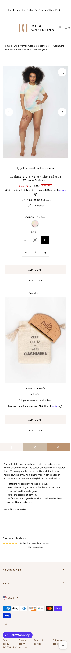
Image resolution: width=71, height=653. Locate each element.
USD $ (11, 597)
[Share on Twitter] (35, 447)
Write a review (35, 547)
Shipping (23, 400)
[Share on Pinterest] (58, 447)
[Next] (62, 112)
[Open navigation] (8, 27)
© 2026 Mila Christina (14, 647)
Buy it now (35, 280)
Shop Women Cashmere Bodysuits (32, 46)
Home (7, 46)
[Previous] (9, 112)
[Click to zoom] (62, 72)
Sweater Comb (35, 388)
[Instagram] (6, 624)
